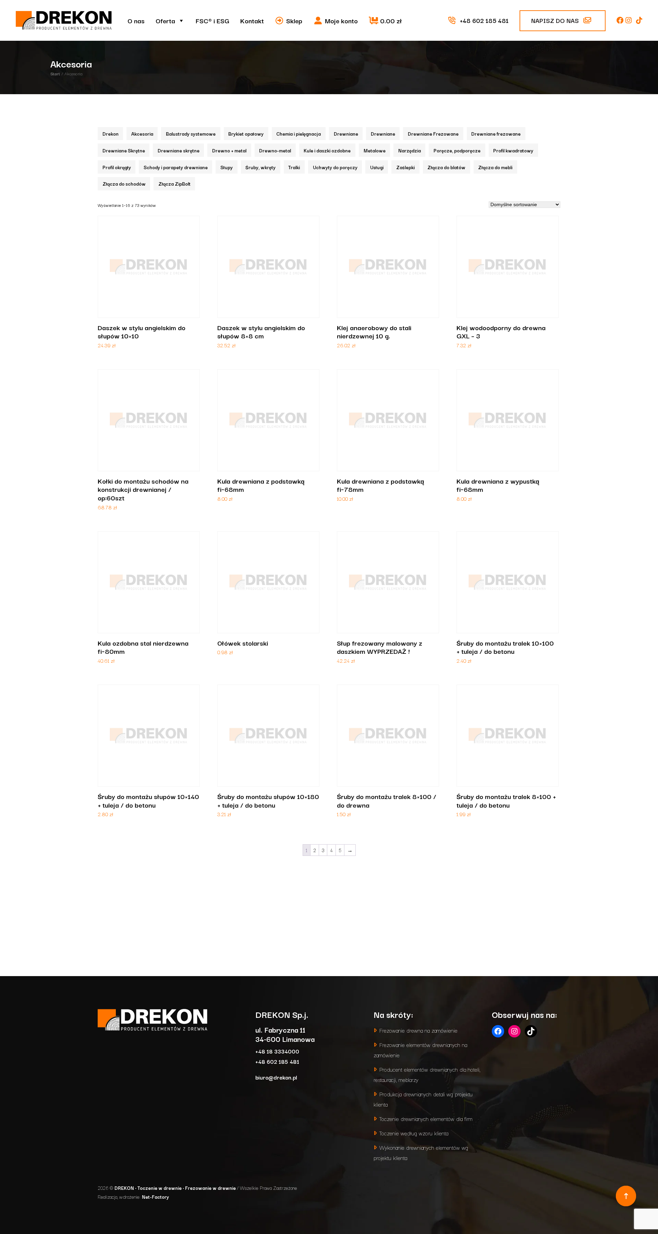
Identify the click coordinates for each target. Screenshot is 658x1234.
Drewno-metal (275, 150)
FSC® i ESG (212, 20)
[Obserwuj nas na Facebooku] (621, 20)
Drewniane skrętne (178, 150)
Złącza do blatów (446, 167)
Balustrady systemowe (191, 133)
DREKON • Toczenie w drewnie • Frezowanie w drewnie (175, 1188)
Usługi (376, 167)
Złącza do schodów (124, 183)
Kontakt (252, 20)
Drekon (110, 133)
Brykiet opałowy (246, 133)
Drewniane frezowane (496, 133)
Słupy (226, 167)
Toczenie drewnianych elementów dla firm (426, 1118)
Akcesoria (142, 133)
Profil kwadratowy (513, 150)
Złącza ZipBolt (174, 183)
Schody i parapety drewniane (176, 167)
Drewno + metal (229, 150)
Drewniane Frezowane (433, 133)
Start (55, 73)
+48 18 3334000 (277, 1051)
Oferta (165, 20)
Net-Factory (155, 1196)
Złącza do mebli (495, 167)
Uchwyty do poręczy (335, 167)
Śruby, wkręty (260, 167)
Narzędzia (409, 150)
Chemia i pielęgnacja (298, 133)
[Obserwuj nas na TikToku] (639, 20)
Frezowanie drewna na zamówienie (418, 1030)
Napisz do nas (556, 20)
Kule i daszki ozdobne (327, 150)
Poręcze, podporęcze (457, 150)
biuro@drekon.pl (276, 1077)
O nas (136, 20)
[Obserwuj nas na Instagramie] (629, 20)
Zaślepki (405, 167)
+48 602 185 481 (277, 1061)
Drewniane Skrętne (123, 150)
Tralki (294, 167)
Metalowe (375, 150)
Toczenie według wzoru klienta (413, 1133)
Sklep (294, 20)
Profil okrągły (116, 167)
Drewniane (346, 133)
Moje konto (341, 20)
